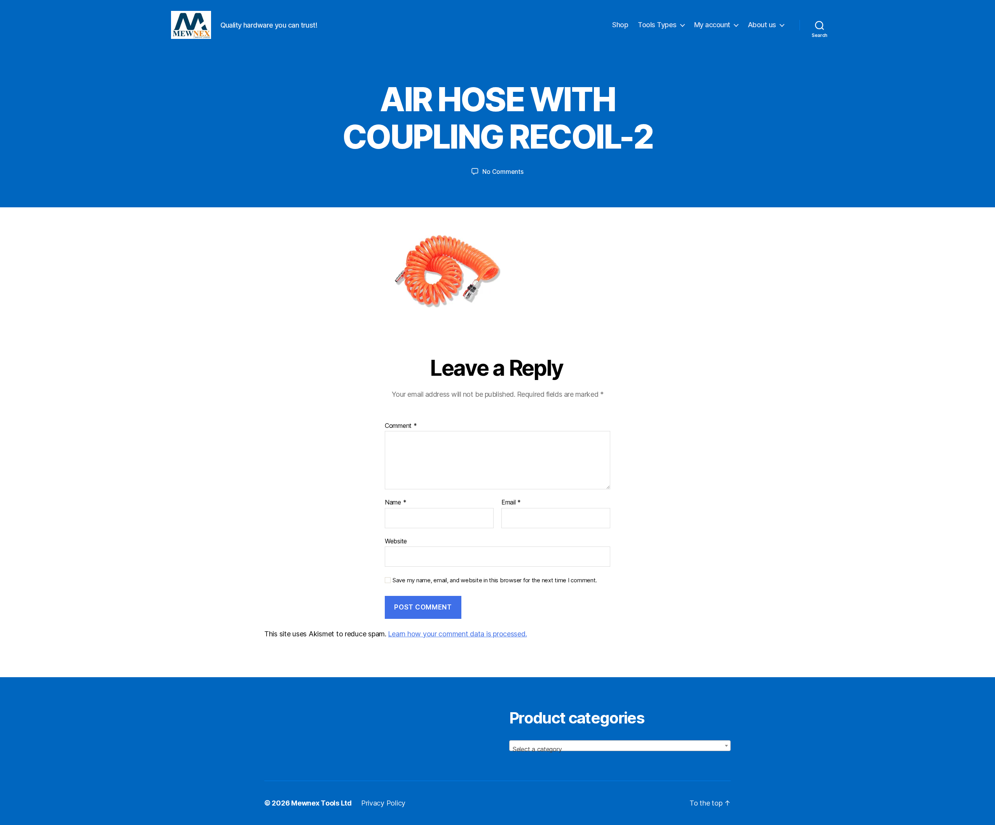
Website (396, 541)
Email (511, 502)
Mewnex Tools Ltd (321, 803)
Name (395, 502)
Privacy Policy (383, 803)
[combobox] (620, 745)
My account (712, 25)
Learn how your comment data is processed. (457, 634)
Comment (401, 425)
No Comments (502, 171)
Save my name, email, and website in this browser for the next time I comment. (495, 580)
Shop (620, 25)
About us (762, 25)
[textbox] (620, 749)
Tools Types (657, 25)
